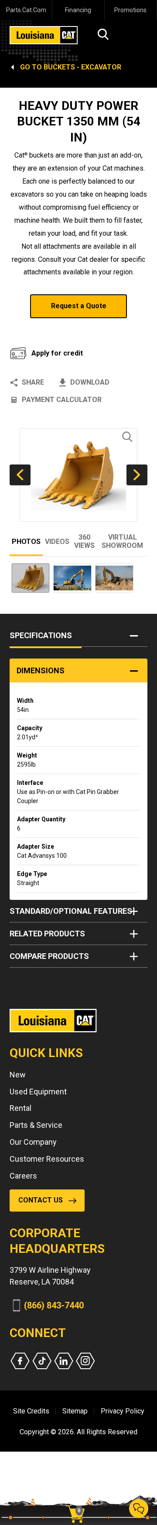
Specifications (41, 635)
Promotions (130, 10)
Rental (20, 1108)
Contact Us (40, 1200)
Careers (23, 1175)
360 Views (84, 541)
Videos (57, 541)
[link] (78, 1498)
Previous (20, 474)
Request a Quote (78, 306)
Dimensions (41, 670)
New (18, 1074)
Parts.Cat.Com (26, 10)
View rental (42, 329)
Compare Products (49, 956)
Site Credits (31, 1411)
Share (33, 382)
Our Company (33, 1141)
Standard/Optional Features (71, 911)
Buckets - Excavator (82, 67)
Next (136, 474)
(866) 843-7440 (54, 1305)
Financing (78, 10)
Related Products (47, 933)
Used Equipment (38, 1091)
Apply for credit (57, 353)
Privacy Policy (122, 1411)
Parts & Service (36, 1125)
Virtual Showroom (122, 541)
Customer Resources (47, 1158)
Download (89, 382)
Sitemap (75, 1411)
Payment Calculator (62, 399)
